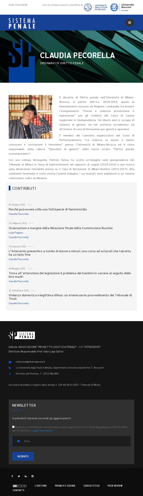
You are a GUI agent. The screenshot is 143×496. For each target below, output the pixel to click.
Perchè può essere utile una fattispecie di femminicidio (48, 209)
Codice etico (92, 485)
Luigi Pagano (16, 232)
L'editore (41, 485)
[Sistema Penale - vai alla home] (22, 23)
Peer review (115, 485)
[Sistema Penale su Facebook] (12, 476)
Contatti (18, 490)
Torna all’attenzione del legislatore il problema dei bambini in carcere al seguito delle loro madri (70, 274)
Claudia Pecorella (19, 213)
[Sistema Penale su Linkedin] (25, 476)
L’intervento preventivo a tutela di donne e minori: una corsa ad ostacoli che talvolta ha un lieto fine (70, 252)
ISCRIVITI (22, 456)
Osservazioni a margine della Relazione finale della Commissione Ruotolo (61, 228)
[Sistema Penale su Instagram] (32, 476)
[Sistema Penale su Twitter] (19, 476)
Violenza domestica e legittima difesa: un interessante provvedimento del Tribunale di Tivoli (70, 296)
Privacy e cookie (65, 485)
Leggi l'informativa (42, 430)
